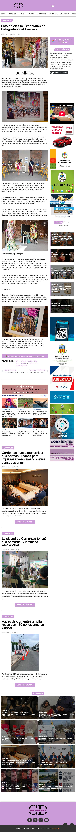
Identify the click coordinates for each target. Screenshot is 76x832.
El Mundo (30, 14)
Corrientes (12, 14)
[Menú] (52, 5)
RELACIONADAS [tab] (62, 226)
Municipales (7, 21)
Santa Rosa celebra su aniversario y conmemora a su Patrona (53, 763)
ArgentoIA (55, 828)
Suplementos (41, 14)
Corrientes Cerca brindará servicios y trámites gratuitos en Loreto (62, 272)
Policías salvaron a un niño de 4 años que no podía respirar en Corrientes (56, 715)
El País (21, 14)
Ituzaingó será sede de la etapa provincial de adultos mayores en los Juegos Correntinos (61, 239)
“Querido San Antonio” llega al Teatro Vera (61, 255)
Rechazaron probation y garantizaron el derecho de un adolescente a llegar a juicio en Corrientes (19, 714)
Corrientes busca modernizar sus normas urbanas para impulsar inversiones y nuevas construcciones (19, 762)
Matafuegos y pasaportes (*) (62, 306)
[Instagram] (40, 820)
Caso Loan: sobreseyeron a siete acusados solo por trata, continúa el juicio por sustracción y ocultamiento (18, 786)
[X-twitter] (35, 820)
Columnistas (64, 14)
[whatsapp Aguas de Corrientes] (62, 340)
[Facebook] (29, 820)
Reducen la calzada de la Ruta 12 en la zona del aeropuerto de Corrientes (56, 787)
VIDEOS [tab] (66, 222)
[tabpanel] (62, 271)
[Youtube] (46, 820)
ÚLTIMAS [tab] (58, 222)
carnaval (20, 361)
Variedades (53, 14)
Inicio (3, 14)
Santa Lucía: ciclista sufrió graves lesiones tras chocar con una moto (55, 739)
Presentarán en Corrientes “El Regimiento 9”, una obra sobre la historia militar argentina (61, 289)
